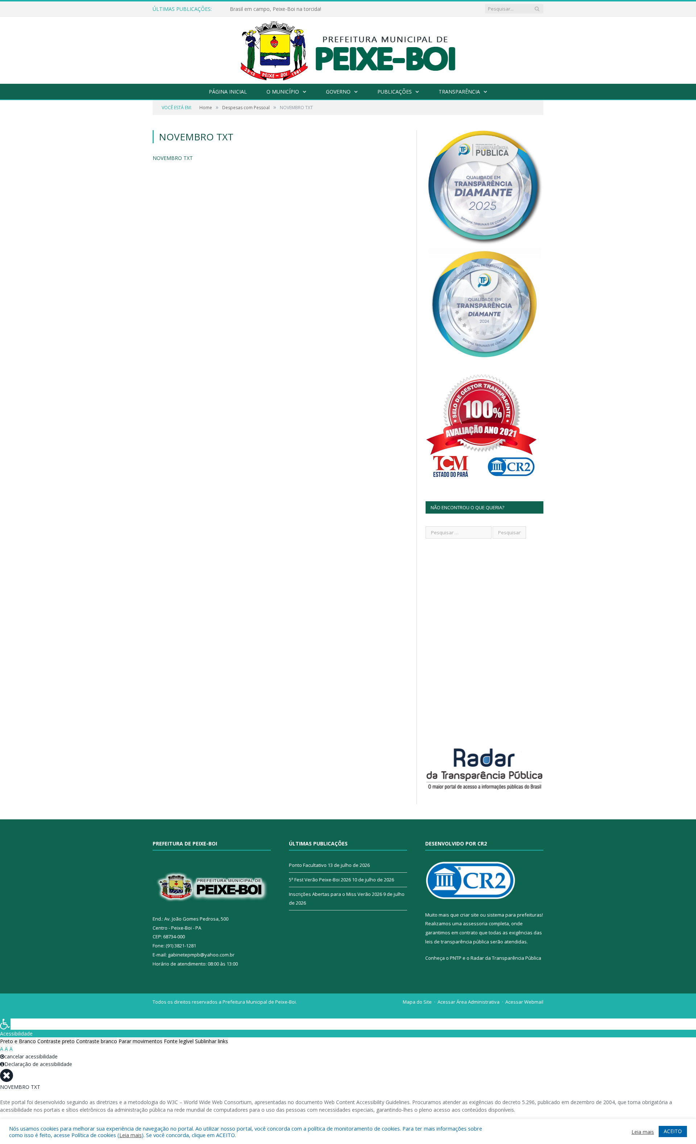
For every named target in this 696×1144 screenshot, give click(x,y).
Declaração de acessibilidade (38, 1064)
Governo (338, 91)
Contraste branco (96, 1041)
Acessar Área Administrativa (469, 1002)
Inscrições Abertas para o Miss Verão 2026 (335, 894)
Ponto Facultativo (308, 865)
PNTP (455, 958)
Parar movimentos (140, 1041)
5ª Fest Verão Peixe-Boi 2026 (320, 879)
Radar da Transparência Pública (506, 958)
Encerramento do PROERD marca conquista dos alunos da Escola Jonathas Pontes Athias (313, 9)
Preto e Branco (18, 1041)
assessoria (475, 923)
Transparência (459, 91)
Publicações (394, 91)
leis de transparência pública (457, 941)
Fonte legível (179, 1041)
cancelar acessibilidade (31, 1056)
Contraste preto (56, 1041)
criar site (469, 915)
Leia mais (130, 1135)
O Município (282, 91)
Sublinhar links (211, 1041)
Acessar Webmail (524, 1002)
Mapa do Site (417, 1002)
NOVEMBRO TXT (173, 158)
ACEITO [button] (673, 1131)
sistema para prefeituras (514, 915)
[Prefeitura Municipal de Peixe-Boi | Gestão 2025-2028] (348, 48)
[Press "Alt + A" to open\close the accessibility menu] (5, 1024)
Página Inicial (228, 91)
